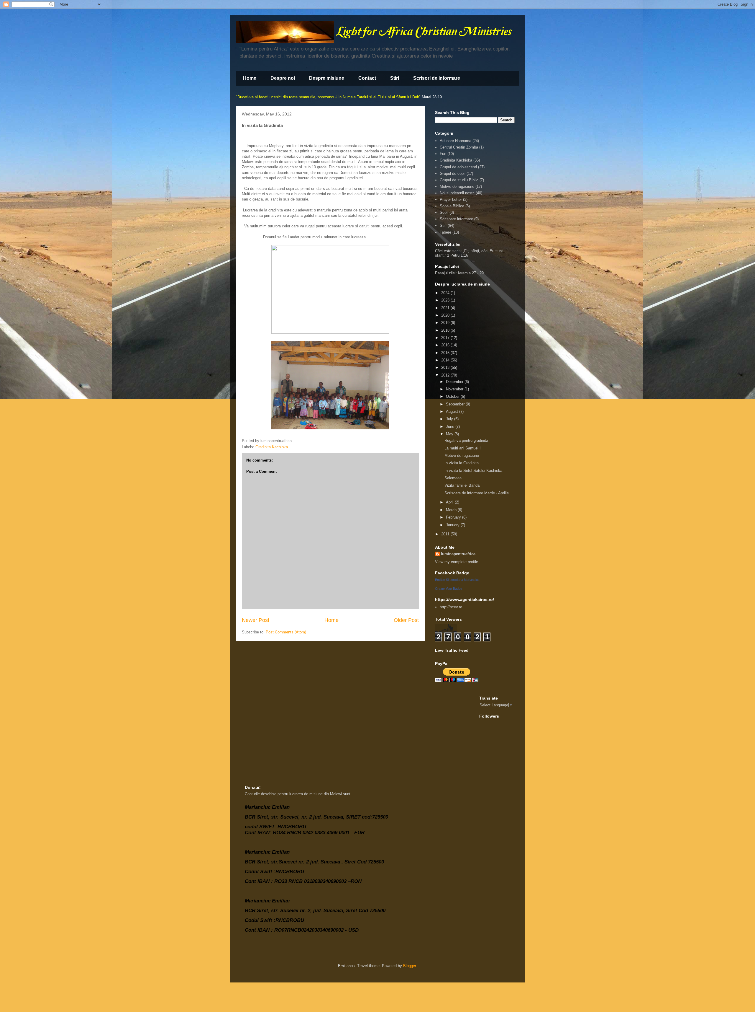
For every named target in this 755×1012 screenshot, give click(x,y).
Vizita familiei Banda (462, 485)
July (450, 419)
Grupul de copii (452, 173)
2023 (446, 300)
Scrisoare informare (456, 219)
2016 (446, 345)
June (450, 426)
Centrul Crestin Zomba (459, 147)
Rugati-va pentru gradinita (466, 440)
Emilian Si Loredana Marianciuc (457, 579)
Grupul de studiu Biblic (459, 180)
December (455, 381)
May (450, 434)
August (452, 411)
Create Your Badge (448, 588)
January (453, 525)
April (450, 502)
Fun (443, 153)
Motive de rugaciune (457, 186)
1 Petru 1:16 (457, 255)
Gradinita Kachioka (271, 447)
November (455, 389)
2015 (446, 353)
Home (249, 78)
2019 (446, 322)
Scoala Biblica (452, 206)
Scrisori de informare (436, 78)
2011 (446, 534)
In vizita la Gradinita (461, 463)
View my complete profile (456, 562)
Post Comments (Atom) (286, 632)
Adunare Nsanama (455, 140)
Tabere (445, 232)
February (454, 517)
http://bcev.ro (451, 607)
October (453, 396)
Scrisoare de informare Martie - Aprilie (476, 493)
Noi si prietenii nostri (457, 193)
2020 (446, 315)
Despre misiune (326, 78)
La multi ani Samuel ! (462, 448)
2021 (446, 308)
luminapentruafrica (458, 554)
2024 (446, 293)
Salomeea (453, 478)
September (456, 404)
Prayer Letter (451, 199)
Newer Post (255, 620)
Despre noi (282, 78)
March (452, 510)
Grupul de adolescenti (458, 167)
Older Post (406, 620)
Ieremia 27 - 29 (471, 273)
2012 (446, 375)
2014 (446, 360)
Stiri (394, 78)
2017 (446, 337)
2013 (446, 367)
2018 (446, 330)
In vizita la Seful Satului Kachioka (473, 470)
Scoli (444, 212)
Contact (367, 78)
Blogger (409, 966)
